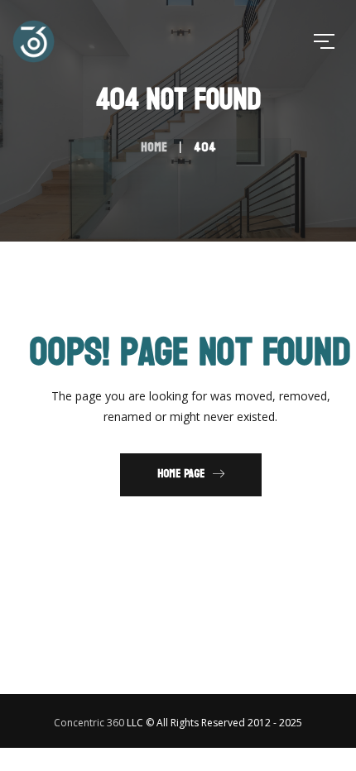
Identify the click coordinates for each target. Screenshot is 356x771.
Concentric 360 (89, 723)
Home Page (180, 473)
